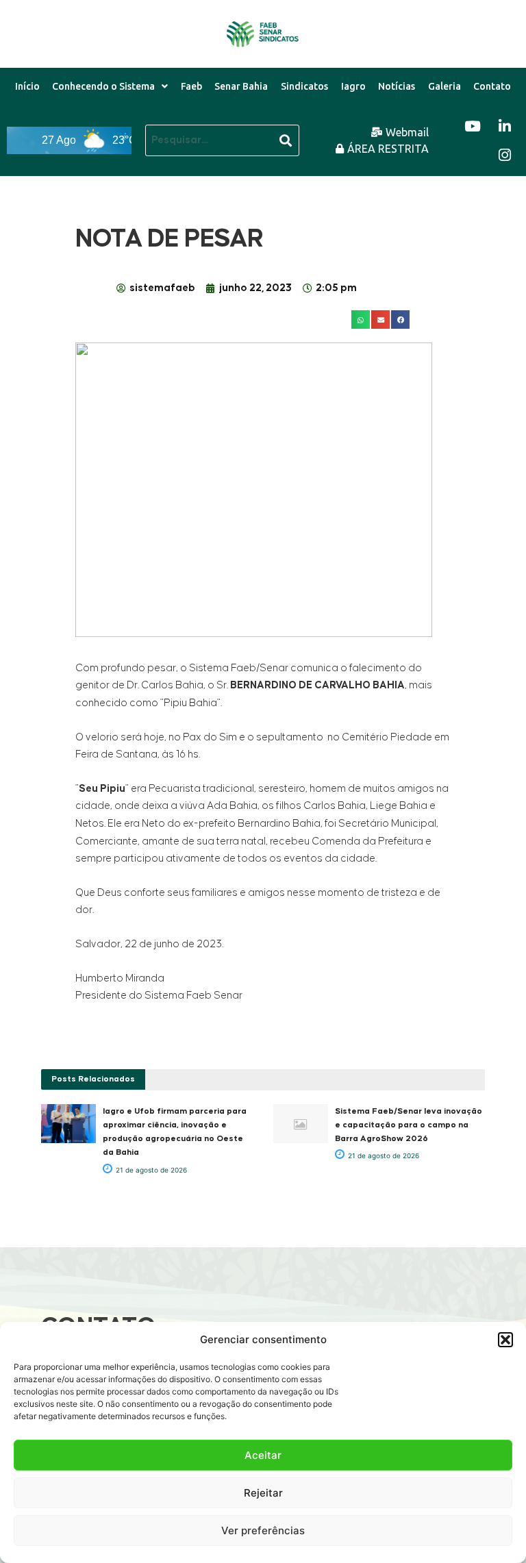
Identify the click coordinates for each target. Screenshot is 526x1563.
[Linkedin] (504, 126)
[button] (505, 1340)
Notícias (396, 86)
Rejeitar (263, 1492)
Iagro (353, 86)
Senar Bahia (241, 86)
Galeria (444, 86)
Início (27, 86)
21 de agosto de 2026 (150, 1170)
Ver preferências (263, 1530)
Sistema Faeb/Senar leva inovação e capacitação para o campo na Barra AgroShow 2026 (408, 1125)
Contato (492, 86)
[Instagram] (504, 154)
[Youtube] (472, 126)
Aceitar (263, 1455)
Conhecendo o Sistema (103, 86)
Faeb (191, 86)
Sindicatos (304, 86)
